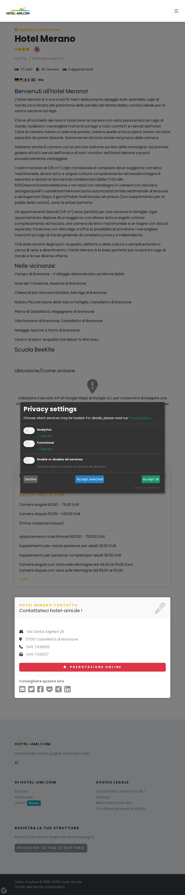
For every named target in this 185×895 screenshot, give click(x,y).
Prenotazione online (95, 667)
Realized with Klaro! (147, 487)
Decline (31, 479)
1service (45, 436)
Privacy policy (139, 418)
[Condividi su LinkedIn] (67, 690)
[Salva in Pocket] (49, 690)
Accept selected (90, 479)
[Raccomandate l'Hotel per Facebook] (40, 690)
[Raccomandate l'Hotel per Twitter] (31, 690)
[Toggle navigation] (176, 11)
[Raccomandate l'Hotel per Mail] (22, 690)
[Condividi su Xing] (58, 690)
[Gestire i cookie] (4, 890)
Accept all (151, 479)
